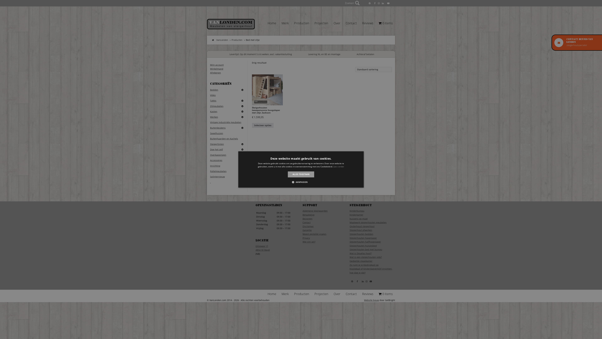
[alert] (301, 169)
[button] (301, 182)
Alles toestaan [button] (301, 174)
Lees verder (338, 166)
